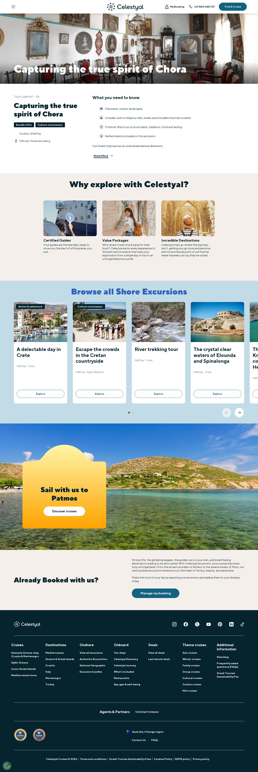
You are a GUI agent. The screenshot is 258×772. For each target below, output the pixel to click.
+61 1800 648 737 (204, 6)
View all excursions (91, 652)
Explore (40, 393)
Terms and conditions (93, 759)
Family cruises (191, 665)
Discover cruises (64, 511)
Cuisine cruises (192, 684)
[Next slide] (239, 412)
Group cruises (191, 671)
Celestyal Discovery (126, 659)
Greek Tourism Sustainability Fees (130, 759)
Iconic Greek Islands (23, 669)
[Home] (125, 7)
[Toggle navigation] (13, 7)
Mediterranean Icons (24, 675)
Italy (48, 671)
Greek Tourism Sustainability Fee (228, 675)
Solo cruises (190, 652)
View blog (223, 657)
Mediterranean (54, 652)
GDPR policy (182, 759)
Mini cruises (190, 690)
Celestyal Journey (125, 665)
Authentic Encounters (93, 659)
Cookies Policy (163, 759)
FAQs (154, 740)
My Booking (177, 6)
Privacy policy (201, 759)
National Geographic (92, 665)
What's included (124, 671)
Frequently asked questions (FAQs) (227, 665)
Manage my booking (155, 593)
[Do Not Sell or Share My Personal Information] (7, 765)
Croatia (50, 665)
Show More (101, 155)
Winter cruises (192, 659)
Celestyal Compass (146, 711)
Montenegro (53, 678)
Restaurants (121, 678)
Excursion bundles (91, 671)
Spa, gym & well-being (127, 684)
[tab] (129, 412)
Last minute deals (159, 659)
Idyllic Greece (19, 662)
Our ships (120, 652)
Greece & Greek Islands (59, 659)
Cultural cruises (192, 678)
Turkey (49, 684)
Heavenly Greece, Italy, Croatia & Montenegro (25, 654)
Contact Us (139, 740)
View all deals (156, 652)
